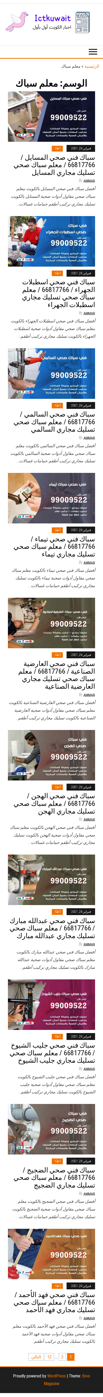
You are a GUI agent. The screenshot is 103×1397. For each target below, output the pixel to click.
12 (49, 1356)
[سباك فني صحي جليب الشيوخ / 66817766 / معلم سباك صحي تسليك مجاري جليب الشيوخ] (51, 1004)
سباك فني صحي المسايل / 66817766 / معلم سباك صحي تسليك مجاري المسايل (54, 164)
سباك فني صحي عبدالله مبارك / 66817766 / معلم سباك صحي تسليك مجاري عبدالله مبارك (52, 928)
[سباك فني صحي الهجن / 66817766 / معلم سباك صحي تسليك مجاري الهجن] (51, 754)
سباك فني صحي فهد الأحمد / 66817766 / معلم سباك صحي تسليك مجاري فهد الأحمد (54, 1302)
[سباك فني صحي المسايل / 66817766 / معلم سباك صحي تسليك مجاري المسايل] (51, 116)
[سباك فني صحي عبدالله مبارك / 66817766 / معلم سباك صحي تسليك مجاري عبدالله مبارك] (51, 879)
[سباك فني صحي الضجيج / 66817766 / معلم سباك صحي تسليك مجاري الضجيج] (51, 1128)
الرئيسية (92, 66)
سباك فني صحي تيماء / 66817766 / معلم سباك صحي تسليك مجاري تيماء (54, 546)
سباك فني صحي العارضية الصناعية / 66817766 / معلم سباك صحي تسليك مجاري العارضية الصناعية (56, 675)
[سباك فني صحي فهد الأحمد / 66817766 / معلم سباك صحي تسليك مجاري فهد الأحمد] (51, 1253)
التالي (36, 1356)
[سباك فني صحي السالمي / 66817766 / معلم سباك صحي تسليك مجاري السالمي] (51, 373)
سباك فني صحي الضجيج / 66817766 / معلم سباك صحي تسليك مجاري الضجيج (54, 1177)
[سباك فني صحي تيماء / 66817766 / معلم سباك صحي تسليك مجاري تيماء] (51, 497)
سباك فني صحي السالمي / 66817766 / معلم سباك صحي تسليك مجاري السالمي (54, 421)
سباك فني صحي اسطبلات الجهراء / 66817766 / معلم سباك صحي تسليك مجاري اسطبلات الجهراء (58, 293)
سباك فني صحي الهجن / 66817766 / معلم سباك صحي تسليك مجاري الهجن (54, 803)
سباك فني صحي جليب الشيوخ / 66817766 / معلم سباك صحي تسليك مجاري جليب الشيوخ (52, 1052)
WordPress (56, 1375)
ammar (89, 181)
